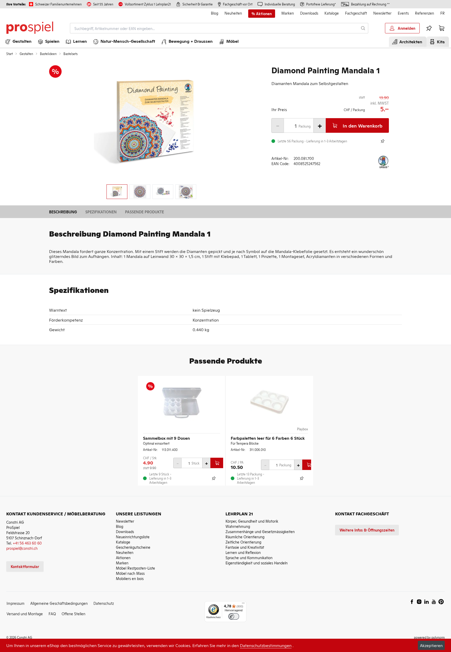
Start (9, 54)
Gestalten (26, 54)
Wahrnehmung (237, 526)
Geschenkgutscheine (133, 547)
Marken (287, 12)
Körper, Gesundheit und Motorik (251, 520)
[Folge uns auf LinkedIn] (426, 601)
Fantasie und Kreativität (244, 547)
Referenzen (424, 12)
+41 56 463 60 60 (27, 542)
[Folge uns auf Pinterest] (441, 601)
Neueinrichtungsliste (133, 536)
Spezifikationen (101, 211)
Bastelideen (48, 54)
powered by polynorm (429, 637)
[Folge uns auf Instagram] (419, 601)
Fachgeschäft (356, 12)
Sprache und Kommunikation (248, 557)
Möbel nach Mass (130, 573)
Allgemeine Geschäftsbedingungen (59, 603)
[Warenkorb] (441, 28)
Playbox (302, 429)
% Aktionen (262, 13)
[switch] (233, 616)
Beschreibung (63, 211)
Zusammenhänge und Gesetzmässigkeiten (260, 531)
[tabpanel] (151, 122)
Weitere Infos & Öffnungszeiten (367, 529)
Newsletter (382, 12)
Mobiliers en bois (130, 578)
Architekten (409, 41)
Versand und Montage (25, 613)
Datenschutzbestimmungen (266, 645)
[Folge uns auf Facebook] (412, 601)
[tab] (116, 191)
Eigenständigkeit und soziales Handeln (256, 562)
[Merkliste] (429, 28)
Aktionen (123, 557)
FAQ (52, 613)
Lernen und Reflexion (243, 552)
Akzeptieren (431, 645)
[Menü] (243, 604)
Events (403, 12)
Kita (440, 41)
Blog (214, 12)
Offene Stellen (73, 613)
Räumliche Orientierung (244, 536)
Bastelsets (70, 54)
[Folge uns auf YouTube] (433, 601)
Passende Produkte (144, 211)
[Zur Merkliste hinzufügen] (382, 141)
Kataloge (331, 12)
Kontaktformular (25, 566)
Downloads (309, 12)
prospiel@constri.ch (22, 548)
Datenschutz (103, 603)
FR (442, 12)
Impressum (16, 603)
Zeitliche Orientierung (243, 541)
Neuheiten (233, 12)
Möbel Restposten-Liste (135, 567)
